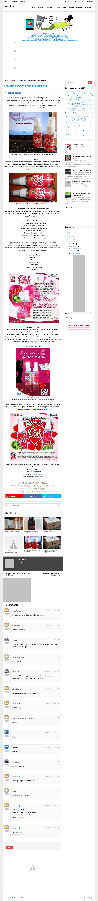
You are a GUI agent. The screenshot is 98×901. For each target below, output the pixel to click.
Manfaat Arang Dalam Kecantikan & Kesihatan (10, 551)
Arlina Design (84, 898)
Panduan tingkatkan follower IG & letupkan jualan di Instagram (49, 35)
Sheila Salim (16, 672)
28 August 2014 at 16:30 (50, 791)
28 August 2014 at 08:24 (50, 610)
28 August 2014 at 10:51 (50, 688)
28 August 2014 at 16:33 (50, 805)
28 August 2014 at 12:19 (50, 718)
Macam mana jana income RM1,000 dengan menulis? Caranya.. (33, 491)
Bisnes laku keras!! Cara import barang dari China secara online (49, 36)
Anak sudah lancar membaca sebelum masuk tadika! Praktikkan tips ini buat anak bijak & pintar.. (49, 40)
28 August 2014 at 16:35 (50, 827)
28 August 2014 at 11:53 (50, 703)
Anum (14, 733)
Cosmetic (12, 80)
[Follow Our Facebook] (65, 2)
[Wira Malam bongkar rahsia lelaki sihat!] (33, 523)
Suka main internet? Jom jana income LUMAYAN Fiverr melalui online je (49, 38)
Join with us (90, 1)
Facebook (32, 496)
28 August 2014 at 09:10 (50, 657)
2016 (71, 239)
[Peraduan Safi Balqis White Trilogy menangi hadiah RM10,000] (52, 542)
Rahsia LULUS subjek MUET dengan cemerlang (49, 39)
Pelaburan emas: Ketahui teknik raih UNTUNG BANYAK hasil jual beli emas (33, 490)
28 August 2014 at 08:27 (50, 625)
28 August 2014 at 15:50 (50, 761)
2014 (71, 244)
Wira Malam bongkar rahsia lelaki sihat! (31, 532)
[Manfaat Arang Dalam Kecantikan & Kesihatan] (13, 542)
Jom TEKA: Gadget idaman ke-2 (81, 170)
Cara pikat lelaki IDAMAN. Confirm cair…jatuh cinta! (33, 483)
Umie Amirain (16, 611)
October (73, 251)
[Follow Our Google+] (72, 2)
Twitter (51, 496)
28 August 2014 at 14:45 (50, 747)
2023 (71, 232)
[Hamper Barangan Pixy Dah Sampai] (13, 523)
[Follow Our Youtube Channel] (76, 2)
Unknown (20, 559)
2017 (71, 237)
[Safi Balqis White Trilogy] (52, 523)
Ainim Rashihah (17, 689)
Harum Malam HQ (37, 474)
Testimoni (19, 80)
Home (6, 80)
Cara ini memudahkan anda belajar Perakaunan (33, 487)
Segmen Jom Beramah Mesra (81, 181)
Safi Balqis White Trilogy (49, 531)
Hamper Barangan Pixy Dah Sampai (11, 532)
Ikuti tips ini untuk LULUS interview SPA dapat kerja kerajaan (49, 34)
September (74, 253)
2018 (71, 234)
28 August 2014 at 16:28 (50, 776)
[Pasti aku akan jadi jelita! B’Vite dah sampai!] (33, 542)
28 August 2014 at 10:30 (50, 671)
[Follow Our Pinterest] (82, 2)
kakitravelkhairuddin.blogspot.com (23, 718)
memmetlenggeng (18, 657)
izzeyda (14, 640)
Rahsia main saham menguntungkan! (33, 488)
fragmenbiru (16, 625)
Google (13, 496)
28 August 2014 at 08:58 (50, 640)
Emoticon (9, 847)
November (74, 248)
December (74, 246)
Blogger (91, 898)
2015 (71, 241)
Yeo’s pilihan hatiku (77, 144)
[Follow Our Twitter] (69, 2)
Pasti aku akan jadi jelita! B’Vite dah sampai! (32, 551)
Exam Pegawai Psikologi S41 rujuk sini (79, 121)
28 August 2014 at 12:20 (50, 732)
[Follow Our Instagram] (79, 2)
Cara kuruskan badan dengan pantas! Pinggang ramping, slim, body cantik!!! (33, 485)
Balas (6, 614)
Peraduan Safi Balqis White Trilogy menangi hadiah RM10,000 (50, 552)
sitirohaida (15, 762)
